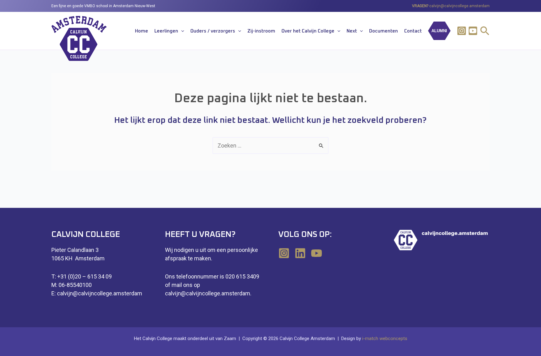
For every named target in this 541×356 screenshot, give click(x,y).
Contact (413, 31)
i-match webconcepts (384, 338)
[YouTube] (316, 253)
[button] (181, 31)
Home (141, 31)
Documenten (383, 31)
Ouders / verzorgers (212, 31)
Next (352, 31)
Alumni (439, 30)
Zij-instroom (261, 31)
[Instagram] (461, 31)
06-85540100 (75, 285)
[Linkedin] (300, 253)
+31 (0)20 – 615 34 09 (84, 276)
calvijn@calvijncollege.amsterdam (459, 6)
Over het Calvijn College (307, 31)
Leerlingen (166, 31)
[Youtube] (473, 31)
